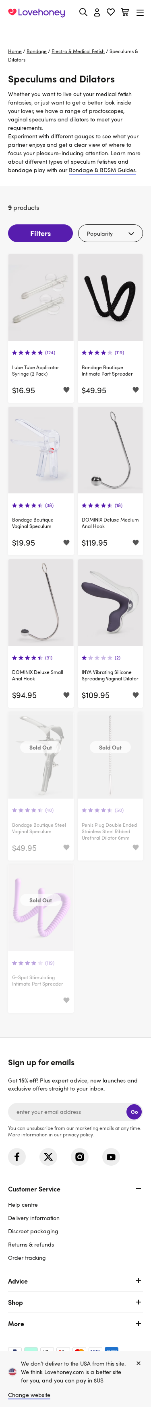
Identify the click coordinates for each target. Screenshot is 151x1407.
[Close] (138, 1363)
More (16, 1323)
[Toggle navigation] (140, 12)
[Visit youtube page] (111, 1157)
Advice (18, 1280)
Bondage (37, 51)
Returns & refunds (31, 1244)
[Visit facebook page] (17, 1157)
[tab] (75, 1222)
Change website (29, 1395)
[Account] (97, 13)
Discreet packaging (33, 1231)
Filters (40, 233)
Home (15, 51)
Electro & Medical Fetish (78, 51)
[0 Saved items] (110, 13)
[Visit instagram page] (80, 1157)
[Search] (83, 12)
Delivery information (34, 1218)
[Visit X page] (48, 1157)
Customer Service (34, 1188)
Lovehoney (75, 31)
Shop (15, 1302)
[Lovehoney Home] (36, 13)
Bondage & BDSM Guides (102, 170)
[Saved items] (66, 390)
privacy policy (78, 1134)
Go (134, 1111)
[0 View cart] (124, 13)
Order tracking (27, 1257)
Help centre (23, 1204)
